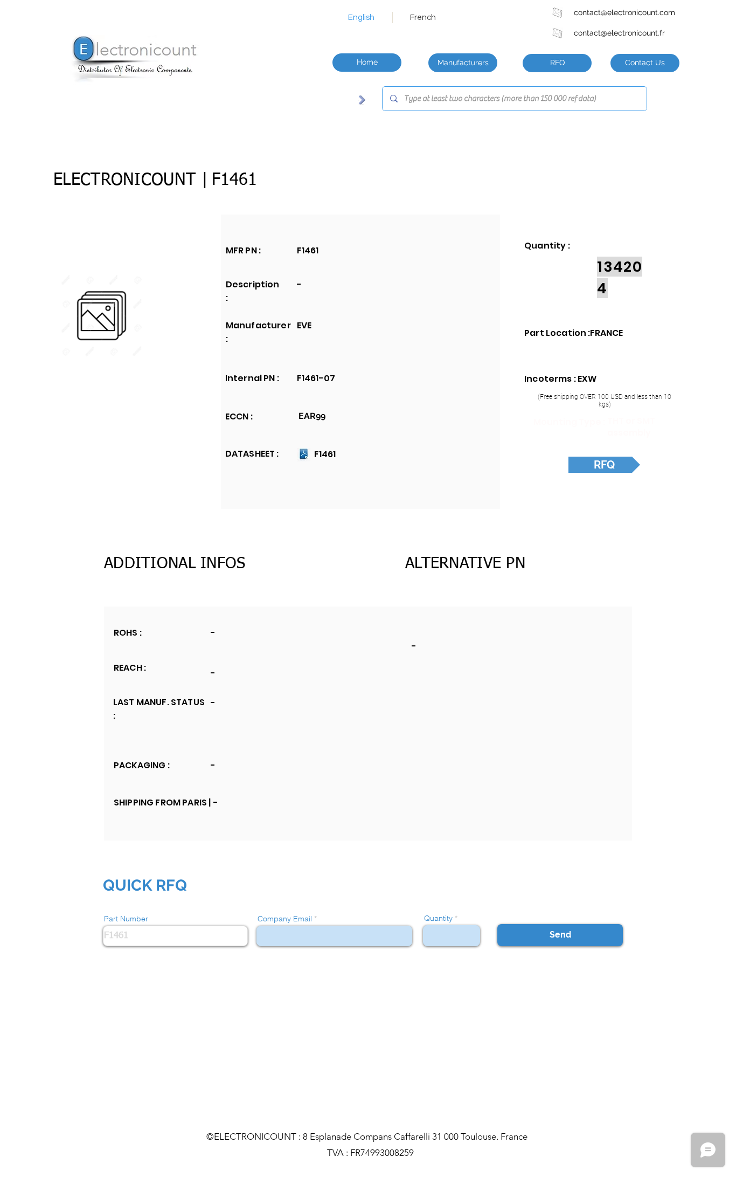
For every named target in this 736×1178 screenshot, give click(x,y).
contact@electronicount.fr (619, 33)
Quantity (438, 918)
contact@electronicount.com (624, 12)
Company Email (285, 918)
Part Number (126, 918)
